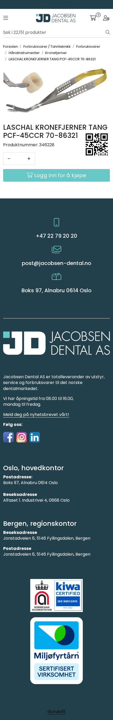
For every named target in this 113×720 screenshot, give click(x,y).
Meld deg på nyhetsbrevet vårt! (36, 415)
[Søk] (108, 32)
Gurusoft (57, 711)
